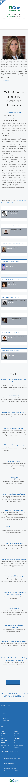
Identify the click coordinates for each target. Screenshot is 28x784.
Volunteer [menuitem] (16, 742)
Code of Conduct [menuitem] (5, 745)
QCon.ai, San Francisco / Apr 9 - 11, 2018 (12, 758)
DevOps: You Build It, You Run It (14, 428)
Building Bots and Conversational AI (10, 261)
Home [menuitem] (2, 731)
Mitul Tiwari (9, 266)
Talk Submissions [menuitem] (5, 742)
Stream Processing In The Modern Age (14, 559)
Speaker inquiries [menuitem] (7, 723)
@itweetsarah (6, 80)
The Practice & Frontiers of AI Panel (10, 279)
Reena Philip (11, 320)
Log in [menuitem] (23, 18)
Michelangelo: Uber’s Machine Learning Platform (13, 208)
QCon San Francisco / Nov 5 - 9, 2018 (11, 770)
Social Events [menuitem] (17, 738)
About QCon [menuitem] (17, 740)
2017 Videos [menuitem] (4, 740)
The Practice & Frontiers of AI (14, 112)
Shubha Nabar (12, 284)
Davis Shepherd (15, 231)
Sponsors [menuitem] (3, 738)
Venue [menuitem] (15, 736)
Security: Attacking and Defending (14, 494)
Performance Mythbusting (14, 576)
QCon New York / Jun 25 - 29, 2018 (10, 765)
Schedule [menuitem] (5, 18)
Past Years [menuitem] (16, 747)
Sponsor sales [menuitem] (6, 720)
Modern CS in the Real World (14, 543)
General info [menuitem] (5, 718)
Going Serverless (14, 396)
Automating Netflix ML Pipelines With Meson (12, 226)
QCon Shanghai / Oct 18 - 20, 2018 (10, 768)
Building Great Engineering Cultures (14, 641)
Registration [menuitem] (17, 733)
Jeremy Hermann (12, 213)
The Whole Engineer (14, 461)
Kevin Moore (11, 338)
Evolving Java (14, 478)
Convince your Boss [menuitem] (18, 745)
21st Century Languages (14, 527)
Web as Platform (14, 609)
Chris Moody (11, 302)
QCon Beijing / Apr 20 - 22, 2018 (10, 761)
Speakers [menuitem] (11, 18)
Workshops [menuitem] (17, 18)
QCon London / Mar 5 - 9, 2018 (10, 756)
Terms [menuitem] (2, 747)
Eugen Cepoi (10, 248)
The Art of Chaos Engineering (14, 445)
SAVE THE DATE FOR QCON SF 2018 (14, 12)
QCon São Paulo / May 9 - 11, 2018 (10, 763)
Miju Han (11, 355)
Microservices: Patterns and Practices (14, 412)
